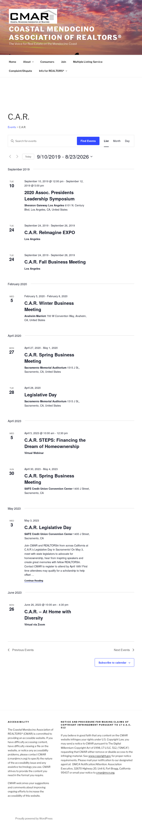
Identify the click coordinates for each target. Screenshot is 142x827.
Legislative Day (40, 394)
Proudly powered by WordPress (34, 818)
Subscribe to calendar (112, 662)
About (27, 61)
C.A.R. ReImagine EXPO (49, 232)
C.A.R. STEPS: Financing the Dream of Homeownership (55, 443)
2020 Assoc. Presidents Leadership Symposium (49, 195)
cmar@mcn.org (105, 772)
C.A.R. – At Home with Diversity (47, 614)
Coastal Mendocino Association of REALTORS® (65, 33)
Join (63, 61)
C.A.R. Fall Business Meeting (55, 262)
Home (12, 61)
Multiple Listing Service (87, 61)
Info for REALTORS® (51, 70)
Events (12, 127)
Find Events (88, 141)
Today (28, 156)
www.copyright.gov (99, 755)
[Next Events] (17, 156)
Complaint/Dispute (20, 70)
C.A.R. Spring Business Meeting (49, 357)
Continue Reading (33, 580)
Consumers (47, 61)
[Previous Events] (10, 156)
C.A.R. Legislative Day (47, 527)
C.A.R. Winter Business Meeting (49, 306)
